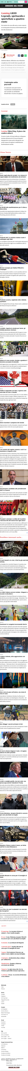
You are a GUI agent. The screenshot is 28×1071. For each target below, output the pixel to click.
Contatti (3, 994)
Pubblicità (3, 996)
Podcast (3, 989)
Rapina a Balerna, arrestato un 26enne (11, 964)
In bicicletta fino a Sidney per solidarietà (13, 958)
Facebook (3, 1022)
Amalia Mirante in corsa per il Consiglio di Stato (12, 947)
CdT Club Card (4, 998)
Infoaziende (3, 1016)
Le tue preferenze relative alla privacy (14, 1065)
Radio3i (2, 1047)
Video (2, 987)
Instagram (3, 1023)
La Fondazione (4, 1044)
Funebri (2, 1003)
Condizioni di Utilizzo (5, 1053)
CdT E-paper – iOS (5, 1036)
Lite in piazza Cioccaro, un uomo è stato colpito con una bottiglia (13, 953)
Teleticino (3, 1046)
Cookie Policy (9, 1063)
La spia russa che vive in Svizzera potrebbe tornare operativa (12, 970)
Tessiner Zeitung (4, 1051)
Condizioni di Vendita (5, 1055)
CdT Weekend (4, 1009)
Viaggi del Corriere (5, 1000)
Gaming (12, 104)
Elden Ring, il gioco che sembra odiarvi (13, 132)
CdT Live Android (5, 1035)
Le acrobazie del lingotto (12, 942)
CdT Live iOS (4, 1033)
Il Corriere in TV (4, 1014)
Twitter (2, 1025)
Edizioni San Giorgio (5, 1012)
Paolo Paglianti (10, 55)
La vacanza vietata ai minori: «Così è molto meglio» (12, 932)
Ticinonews (3, 1049)
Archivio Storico (4, 1011)
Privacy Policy (9, 1060)
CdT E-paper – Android (6, 1038)
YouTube (3, 1027)
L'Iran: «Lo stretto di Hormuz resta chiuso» (13, 975)
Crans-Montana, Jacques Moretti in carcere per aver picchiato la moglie (13, 937)
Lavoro (2, 1001)
